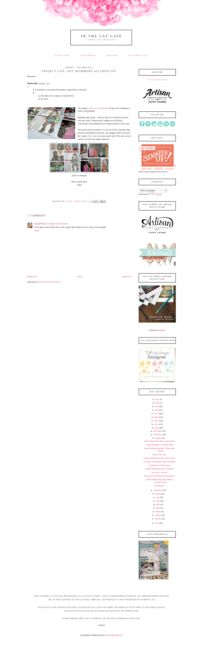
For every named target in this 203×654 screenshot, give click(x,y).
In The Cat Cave (101, 36)
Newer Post (32, 276)
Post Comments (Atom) (49, 282)
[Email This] (93, 201)
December (158, 431)
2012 (157, 523)
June (158, 501)
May (158, 504)
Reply (36, 230)
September (157, 490)
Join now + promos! (159, 472)
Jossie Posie (40, 224)
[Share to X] (98, 201)
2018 (157, 410)
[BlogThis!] (96, 201)
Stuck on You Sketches (98, 108)
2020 (157, 403)
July (157, 497)
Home (79, 276)
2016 (156, 417)
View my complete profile (157, 79)
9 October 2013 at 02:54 (57, 224)
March (158, 512)
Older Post (126, 276)
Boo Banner (159, 486)
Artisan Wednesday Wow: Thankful (159, 469)
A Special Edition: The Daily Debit (159, 445)
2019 (157, 407)
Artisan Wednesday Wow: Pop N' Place (159, 441)
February (158, 515)
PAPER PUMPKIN (88, 55)
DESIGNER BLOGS (113, 635)
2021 (157, 399)
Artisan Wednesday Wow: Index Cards (159, 458)
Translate (158, 194)
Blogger (162, 330)
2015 (156, 421)
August (158, 494)
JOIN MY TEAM (61, 55)
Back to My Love (159, 455)
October (158, 438)
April (158, 508)
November (158, 435)
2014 (156, 424)
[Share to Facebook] (101, 201)
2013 (156, 428)
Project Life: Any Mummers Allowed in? (159, 476)
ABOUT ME (111, 55)
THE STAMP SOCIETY (138, 55)
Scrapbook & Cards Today (159, 465)
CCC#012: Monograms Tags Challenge (159, 462)
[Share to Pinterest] (104, 201)
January (158, 519)
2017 (156, 414)
